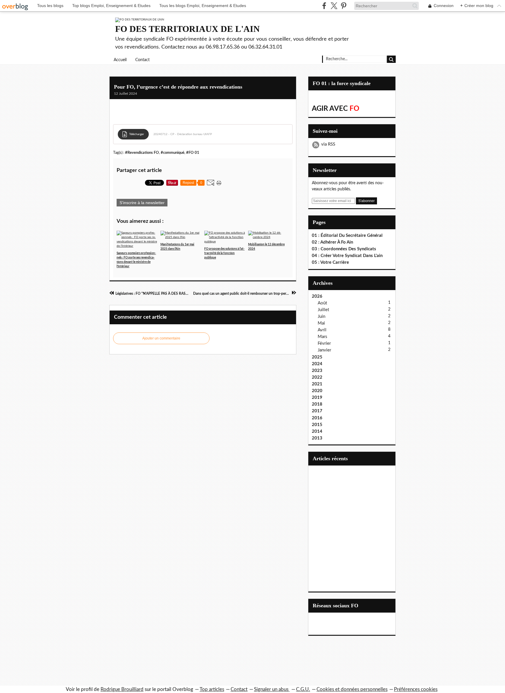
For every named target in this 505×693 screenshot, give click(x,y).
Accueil (120, 60)
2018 (317, 404)
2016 (317, 418)
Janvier (324, 350)
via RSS (328, 144)
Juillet (323, 310)
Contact (142, 60)
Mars (322, 337)
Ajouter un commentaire (161, 338)
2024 (317, 364)
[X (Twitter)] (334, 5)
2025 (317, 357)
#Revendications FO (142, 152)
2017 (317, 411)
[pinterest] (343, 5)
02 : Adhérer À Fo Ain (332, 242)
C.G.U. (303, 689)
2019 (317, 397)
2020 (317, 391)
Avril (322, 330)
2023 (317, 370)
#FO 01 (192, 152)
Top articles (212, 689)
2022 (317, 377)
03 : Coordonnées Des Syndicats (344, 249)
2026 (317, 296)
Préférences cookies (415, 689)
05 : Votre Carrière (330, 262)
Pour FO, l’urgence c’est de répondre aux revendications (178, 87)
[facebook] (324, 5)
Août (322, 303)
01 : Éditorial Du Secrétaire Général (347, 235)
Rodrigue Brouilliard (122, 689)
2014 (317, 431)
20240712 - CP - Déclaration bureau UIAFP (182, 134)
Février (324, 343)
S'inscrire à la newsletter (142, 202)
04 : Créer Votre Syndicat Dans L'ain (347, 256)
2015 (317, 425)
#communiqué (172, 152)
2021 (317, 384)
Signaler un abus (272, 689)
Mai (321, 323)
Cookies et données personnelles (352, 689)
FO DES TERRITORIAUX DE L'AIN (187, 29)
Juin (321, 316)
